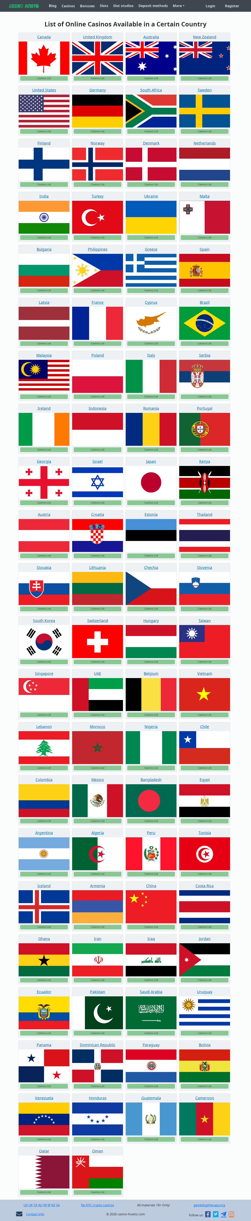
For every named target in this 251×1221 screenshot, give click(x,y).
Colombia (44, 779)
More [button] (177, 5)
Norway (98, 143)
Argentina (44, 832)
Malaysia (44, 355)
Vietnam (204, 673)
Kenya (204, 461)
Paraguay (151, 1044)
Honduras (97, 1098)
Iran (97, 938)
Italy (151, 355)
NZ (53, 1205)
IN (45, 1205)
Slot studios (123, 5)
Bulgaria (44, 249)
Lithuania (97, 567)
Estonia (151, 514)
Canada (44, 37)
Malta (205, 196)
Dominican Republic (97, 1044)
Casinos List (44, 78)
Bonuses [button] (87, 6)
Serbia (204, 355)
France (98, 302)
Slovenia (204, 567)
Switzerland (97, 620)
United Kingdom (97, 37)
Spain (205, 249)
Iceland (44, 885)
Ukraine (151, 196)
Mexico (97, 779)
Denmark (151, 143)
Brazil (205, 302)
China (151, 885)
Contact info (35, 1214)
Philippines (97, 249)
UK (30, 1205)
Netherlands (205, 143)
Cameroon (204, 1098)
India (44, 196)
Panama (44, 1044)
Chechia (151, 567)
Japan (151, 461)
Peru (151, 832)
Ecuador (44, 991)
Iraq (151, 938)
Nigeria (151, 726)
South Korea (44, 620)
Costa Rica (205, 885)
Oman (97, 1151)
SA (58, 1205)
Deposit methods (153, 5)
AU (40, 1205)
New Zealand (204, 37)
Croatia (97, 514)
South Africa (151, 90)
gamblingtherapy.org (209, 1205)
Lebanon (44, 726)
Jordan (205, 938)
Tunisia (204, 832)
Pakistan (97, 991)
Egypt (205, 779)
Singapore (44, 673)
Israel (98, 461)
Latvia (44, 302)
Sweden (205, 90)
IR (48, 1205)
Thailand (204, 514)
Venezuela (44, 1098)
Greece (151, 249)
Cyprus (151, 302)
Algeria (97, 832)
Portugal (204, 408)
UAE (97, 673)
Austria (44, 514)
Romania (151, 408)
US (26, 1205)
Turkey (98, 196)
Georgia (44, 461)
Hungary (151, 620)
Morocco (97, 726)
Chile (204, 726)
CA (35, 1205)
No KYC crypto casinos (97, 1205)
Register (232, 6)
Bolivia (205, 1044)
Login (210, 6)
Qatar (44, 1151)
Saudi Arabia (151, 991)
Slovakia (44, 567)
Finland (44, 143)
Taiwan (204, 620)
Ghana (44, 938)
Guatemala (151, 1098)
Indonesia (97, 408)
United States (44, 90)
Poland (97, 355)
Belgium (151, 673)
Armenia (97, 885)
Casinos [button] (68, 6)
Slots (104, 5)
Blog (52, 5)
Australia (151, 37)
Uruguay (204, 991)
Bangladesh (151, 779)
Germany (97, 90)
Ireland (44, 408)
